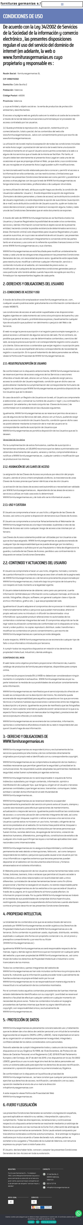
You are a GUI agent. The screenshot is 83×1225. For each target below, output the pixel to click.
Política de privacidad (48, 1222)
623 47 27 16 (51, 1183)
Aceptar (31, 1222)
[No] (80, 1220)
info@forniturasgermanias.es (58, 1187)
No (38, 1222)
